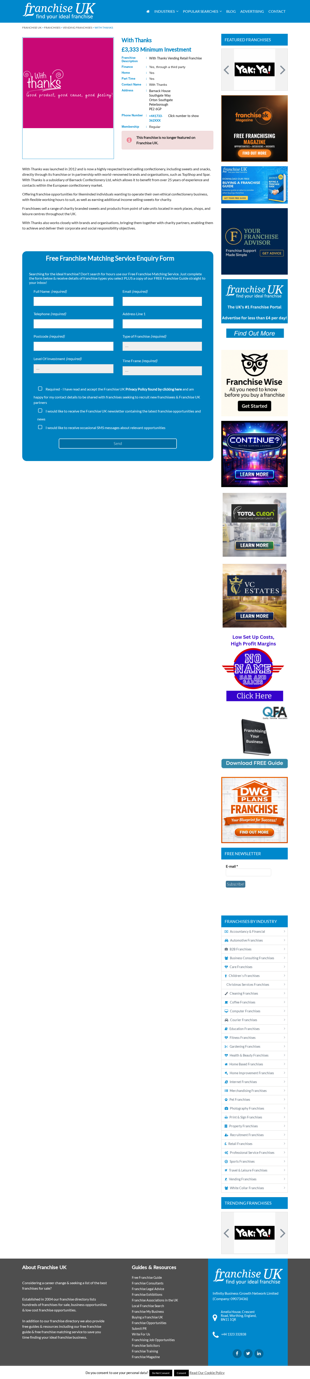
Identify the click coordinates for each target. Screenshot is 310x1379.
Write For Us (141, 1334)
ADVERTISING (252, 11)
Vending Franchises (77, 27)
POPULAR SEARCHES (200, 11)
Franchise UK (32, 27)
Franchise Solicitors (146, 1345)
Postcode (49, 336)
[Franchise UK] (59, 11)
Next (282, 70)
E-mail (232, 866)
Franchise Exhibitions (147, 1294)
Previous (227, 70)
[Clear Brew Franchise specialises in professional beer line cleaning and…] (254, 70)
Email (135, 291)
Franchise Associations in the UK (155, 1300)
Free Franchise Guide (147, 1277)
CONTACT (276, 11)
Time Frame (140, 361)
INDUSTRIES (164, 11)
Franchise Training (145, 1351)
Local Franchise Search (148, 1306)
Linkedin (258, 1353)
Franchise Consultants (147, 1283)
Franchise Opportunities (149, 1323)
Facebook (237, 1353)
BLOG (231, 11)
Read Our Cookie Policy (207, 1373)
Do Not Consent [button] (161, 1373)
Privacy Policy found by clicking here (153, 389)
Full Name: (50, 291)
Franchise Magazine (146, 1357)
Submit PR (139, 1328)
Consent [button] (181, 1373)
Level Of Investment (57, 358)
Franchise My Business (148, 1311)
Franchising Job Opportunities (153, 1340)
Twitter (248, 1353)
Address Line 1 (134, 314)
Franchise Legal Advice (148, 1289)
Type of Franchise (144, 336)
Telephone (50, 314)
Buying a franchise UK (147, 1317)
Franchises (52, 27)
